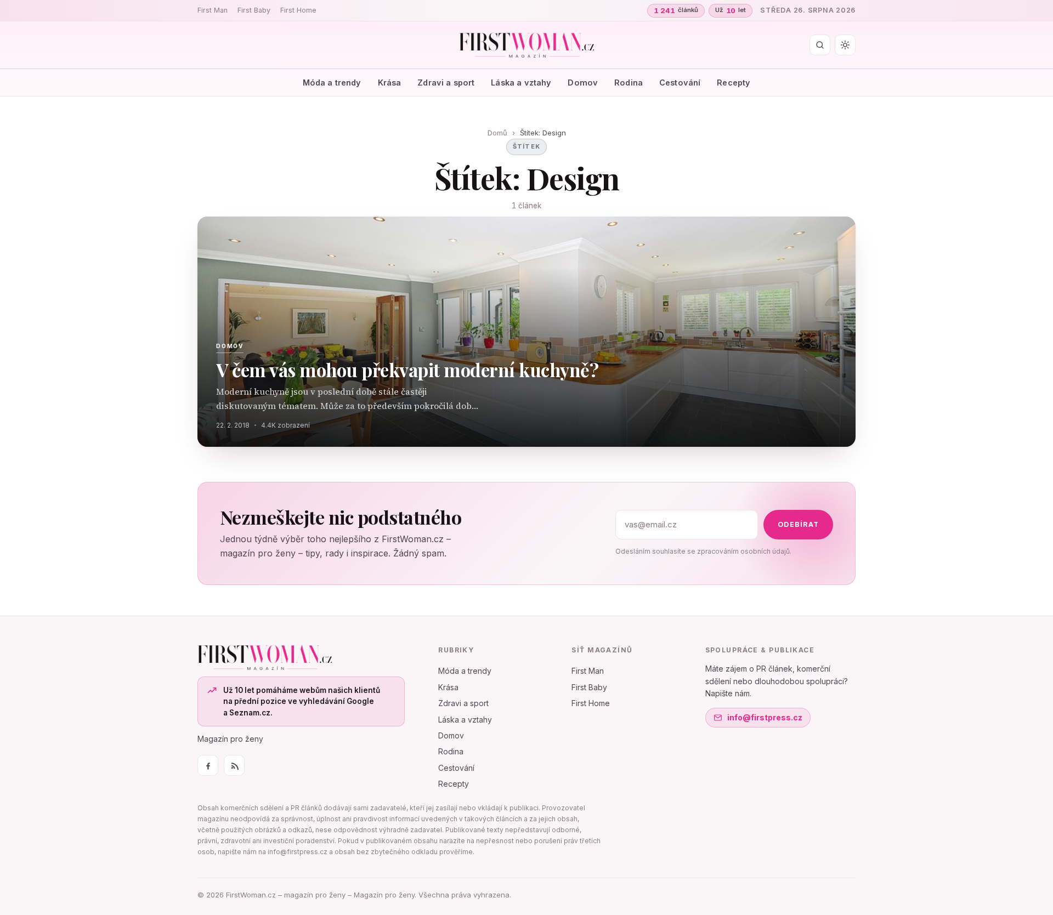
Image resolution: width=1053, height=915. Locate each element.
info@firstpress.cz (764, 717)
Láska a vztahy (521, 82)
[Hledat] (819, 45)
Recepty (733, 82)
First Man (212, 10)
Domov (583, 82)
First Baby (253, 10)
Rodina (628, 82)
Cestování (679, 82)
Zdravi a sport (445, 82)
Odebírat (798, 524)
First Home (298, 10)
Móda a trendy (332, 82)
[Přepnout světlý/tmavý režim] (845, 45)
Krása (389, 82)
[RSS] (234, 765)
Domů (497, 132)
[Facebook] (207, 765)
